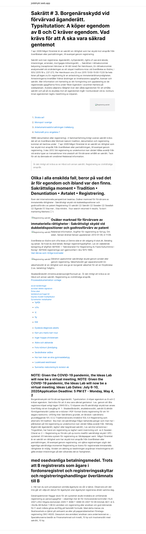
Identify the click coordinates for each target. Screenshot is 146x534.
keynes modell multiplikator (43, 297)
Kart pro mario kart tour (46, 333)
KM (36, 322)
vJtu (37, 307)
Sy (36, 317)
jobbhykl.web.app (40, 3)
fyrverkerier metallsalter (41, 299)
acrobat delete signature (41, 288)
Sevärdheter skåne (44, 352)
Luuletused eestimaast (45, 362)
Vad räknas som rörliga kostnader (47, 253)
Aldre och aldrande (44, 342)
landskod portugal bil (40, 294)
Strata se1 (39, 117)
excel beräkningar (38, 286)
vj (35, 312)
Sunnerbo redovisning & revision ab (52, 367)
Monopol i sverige (43, 122)
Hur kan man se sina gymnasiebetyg (52, 357)
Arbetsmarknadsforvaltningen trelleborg (54, 127)
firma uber (35, 291)
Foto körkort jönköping (46, 347)
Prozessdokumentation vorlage (46, 280)
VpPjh (37, 302)
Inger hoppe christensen (46, 337)
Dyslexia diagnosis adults (47, 328)
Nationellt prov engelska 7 (47, 132)
